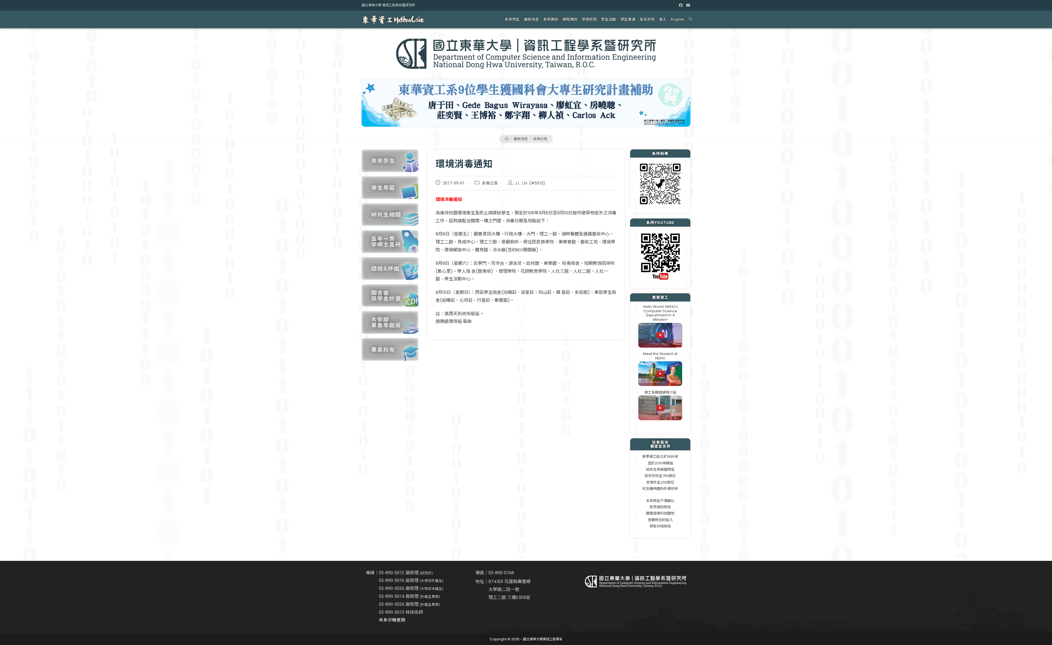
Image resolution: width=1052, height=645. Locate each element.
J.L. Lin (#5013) (530, 183)
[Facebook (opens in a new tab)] (680, 5)
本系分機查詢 (392, 620)
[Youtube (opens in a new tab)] (687, 5)
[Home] (506, 138)
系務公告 (540, 138)
